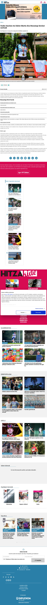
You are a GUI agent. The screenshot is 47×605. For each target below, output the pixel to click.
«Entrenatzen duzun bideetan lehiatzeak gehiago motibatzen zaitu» (12, 364)
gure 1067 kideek (9, 294)
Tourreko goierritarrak (29, 409)
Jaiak (10, 206)
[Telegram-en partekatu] (25, 158)
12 (44, 89)
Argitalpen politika (23, 585)
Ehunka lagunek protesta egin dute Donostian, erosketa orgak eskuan (23, 534)
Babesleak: (23, 595)
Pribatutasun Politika (10, 559)
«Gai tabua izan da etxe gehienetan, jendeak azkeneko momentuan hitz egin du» (34, 364)
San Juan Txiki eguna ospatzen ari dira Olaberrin (14, 194)
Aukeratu (23, 312)
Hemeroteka (23, 320)
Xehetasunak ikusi (39, 308)
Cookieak (24, 590)
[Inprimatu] (36, 158)
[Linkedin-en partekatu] (32, 158)
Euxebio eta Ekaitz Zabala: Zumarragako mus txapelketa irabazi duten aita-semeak (12, 411)
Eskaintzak (23, 318)
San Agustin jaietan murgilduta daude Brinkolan (12, 209)
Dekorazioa (9, 504)
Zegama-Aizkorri (23, 504)
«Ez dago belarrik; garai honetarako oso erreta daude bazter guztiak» (34, 346)
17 (46, 89)
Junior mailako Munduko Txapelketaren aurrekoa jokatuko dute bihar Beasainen (14, 228)
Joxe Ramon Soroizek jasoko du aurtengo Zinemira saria (13, 262)
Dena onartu (38, 312)
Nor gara (23, 322)
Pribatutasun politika (23, 588)
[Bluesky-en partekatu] (21, 158)
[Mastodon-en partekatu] (18, 158)
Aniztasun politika (23, 587)
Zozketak (23, 317)
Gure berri (23, 315)
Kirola (1, 22)
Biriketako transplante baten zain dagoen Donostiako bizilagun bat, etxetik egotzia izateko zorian (38, 535)
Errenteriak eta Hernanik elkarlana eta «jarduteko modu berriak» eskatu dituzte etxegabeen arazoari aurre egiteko (9, 535)
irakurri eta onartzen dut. (15, 559)
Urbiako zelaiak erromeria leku (9, 391)
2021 (43, 89)
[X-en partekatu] (14, 158)
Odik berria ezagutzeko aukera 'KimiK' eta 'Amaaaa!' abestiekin (34, 392)
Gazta (37, 504)
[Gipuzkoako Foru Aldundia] (23, 600)
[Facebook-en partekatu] (10, 158)
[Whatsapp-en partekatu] (29, 158)
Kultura (11, 258)
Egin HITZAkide (23, 172)
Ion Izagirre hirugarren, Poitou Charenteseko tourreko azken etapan (13, 247)
